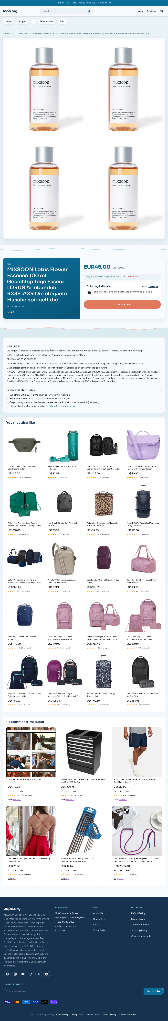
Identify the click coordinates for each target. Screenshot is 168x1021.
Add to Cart (122, 304)
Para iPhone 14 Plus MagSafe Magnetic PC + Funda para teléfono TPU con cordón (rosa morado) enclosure (136, 860)
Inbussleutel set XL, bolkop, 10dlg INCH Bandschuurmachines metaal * (78, 860)
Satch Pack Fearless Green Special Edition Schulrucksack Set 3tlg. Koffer (24, 524)
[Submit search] (89, 11)
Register (151, 11)
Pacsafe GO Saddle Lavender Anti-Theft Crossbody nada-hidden (141, 467)
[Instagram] (15, 974)
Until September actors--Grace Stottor (24, 779)
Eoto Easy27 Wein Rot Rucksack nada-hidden (103, 581)
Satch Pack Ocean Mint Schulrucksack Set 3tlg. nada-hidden (24, 694)
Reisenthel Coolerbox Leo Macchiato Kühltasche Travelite (102, 524)
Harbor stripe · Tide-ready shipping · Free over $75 (84, 3)
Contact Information (142, 936)
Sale (62, 21)
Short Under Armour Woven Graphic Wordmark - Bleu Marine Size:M (135, 780)
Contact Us (99, 919)
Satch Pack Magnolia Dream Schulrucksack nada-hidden (59, 638)
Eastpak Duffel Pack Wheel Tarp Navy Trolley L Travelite (142, 524)
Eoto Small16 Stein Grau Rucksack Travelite (62, 524)
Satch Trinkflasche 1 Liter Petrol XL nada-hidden (62, 467)
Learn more (132, 276)
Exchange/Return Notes (21, 390)
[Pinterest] (46, 974)
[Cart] (161, 11)
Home (9, 21)
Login (140, 11)
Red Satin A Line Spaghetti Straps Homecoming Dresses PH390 (29, 860)
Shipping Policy (139, 930)
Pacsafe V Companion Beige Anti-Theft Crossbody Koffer (62, 581)
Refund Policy (138, 913)
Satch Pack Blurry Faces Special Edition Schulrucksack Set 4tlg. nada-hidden (103, 468)
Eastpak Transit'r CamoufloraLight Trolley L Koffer (101, 694)
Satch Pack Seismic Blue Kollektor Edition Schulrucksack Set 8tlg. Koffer (24, 581)
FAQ (95, 924)
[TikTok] (31, 974)
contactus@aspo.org (66, 926)
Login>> (17, 799)
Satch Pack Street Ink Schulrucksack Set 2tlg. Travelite (142, 694)
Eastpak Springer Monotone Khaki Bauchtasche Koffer (22, 467)
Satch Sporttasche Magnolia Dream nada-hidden (141, 581)
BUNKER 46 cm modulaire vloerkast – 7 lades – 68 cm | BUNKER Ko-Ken (83, 780)
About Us (98, 913)
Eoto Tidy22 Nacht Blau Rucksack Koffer (22, 638)
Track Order (99, 930)
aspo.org (10, 11)
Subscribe (154, 991)
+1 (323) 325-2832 (64, 921)
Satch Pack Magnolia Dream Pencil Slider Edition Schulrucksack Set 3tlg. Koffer (103, 638)
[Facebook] (7, 974)
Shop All (23, 21)
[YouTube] (23, 974)
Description (13, 346)
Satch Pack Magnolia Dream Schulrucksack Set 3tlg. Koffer (139, 638)
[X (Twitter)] (38, 974)
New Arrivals (46, 21)
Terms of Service (140, 924)
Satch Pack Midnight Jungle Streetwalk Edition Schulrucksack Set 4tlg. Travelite (63, 695)
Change (153, 286)
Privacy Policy (138, 919)
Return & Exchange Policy (62, 406)
